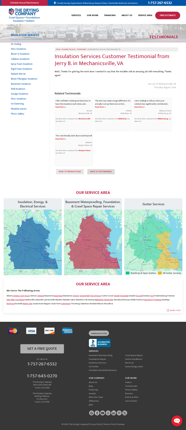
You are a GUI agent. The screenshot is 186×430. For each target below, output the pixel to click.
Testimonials (131, 386)
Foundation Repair (97, 359)
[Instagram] (108, 412)
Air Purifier (94, 366)
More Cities (175, 310)
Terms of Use (109, 424)
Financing (110, 15)
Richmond (11, 303)
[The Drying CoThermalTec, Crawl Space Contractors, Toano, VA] (100, 344)
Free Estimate (168, 15)
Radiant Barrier (18, 74)
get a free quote (42, 349)
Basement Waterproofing (100, 355)
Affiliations (94, 401)
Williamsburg (163, 118)
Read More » (61, 107)
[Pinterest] (119, 412)
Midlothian (122, 118)
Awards (92, 393)
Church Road (95, 295)
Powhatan (157, 299)
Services (76, 15)
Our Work (92, 15)
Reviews (129, 393)
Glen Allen (11, 299)
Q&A (91, 405)
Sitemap (120, 424)
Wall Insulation (18, 89)
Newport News (85, 150)
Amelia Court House (21, 295)
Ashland (40, 295)
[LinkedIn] (113, 412)
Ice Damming (17, 103)
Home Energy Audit (134, 366)
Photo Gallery (17, 113)
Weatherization (18, 108)
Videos (128, 382)
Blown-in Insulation (20, 54)
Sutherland (65, 303)
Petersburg (148, 299)
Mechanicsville (84, 118)
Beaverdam (58, 295)
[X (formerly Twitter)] (124, 412)
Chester (76, 295)
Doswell (139, 295)
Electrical (129, 363)
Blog (91, 386)
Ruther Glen (28, 303)
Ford (152, 295)
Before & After (131, 397)
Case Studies (131, 401)
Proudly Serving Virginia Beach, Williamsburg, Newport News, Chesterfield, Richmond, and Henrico (97, 3)
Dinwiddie (124, 295)
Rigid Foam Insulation (21, 69)
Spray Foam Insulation (22, 64)
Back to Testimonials (101, 171)
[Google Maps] (91, 412)
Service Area (145, 15)
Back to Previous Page (70, 171)
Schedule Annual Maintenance (24, 3)
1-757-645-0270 (42, 375)
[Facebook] (97, 412)
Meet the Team (96, 397)
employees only (99, 333)
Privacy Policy (95, 424)
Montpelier (108, 299)
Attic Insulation (18, 49)
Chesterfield (85, 295)
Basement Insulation (21, 84)
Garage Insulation (19, 93)
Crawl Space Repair (134, 355)
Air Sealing (16, 44)
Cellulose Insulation (20, 59)
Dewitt (117, 295)
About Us (126, 15)
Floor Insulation (18, 98)
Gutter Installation (133, 359)
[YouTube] (102, 412)
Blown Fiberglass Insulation (24, 78)
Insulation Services (97, 363)
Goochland (19, 299)
